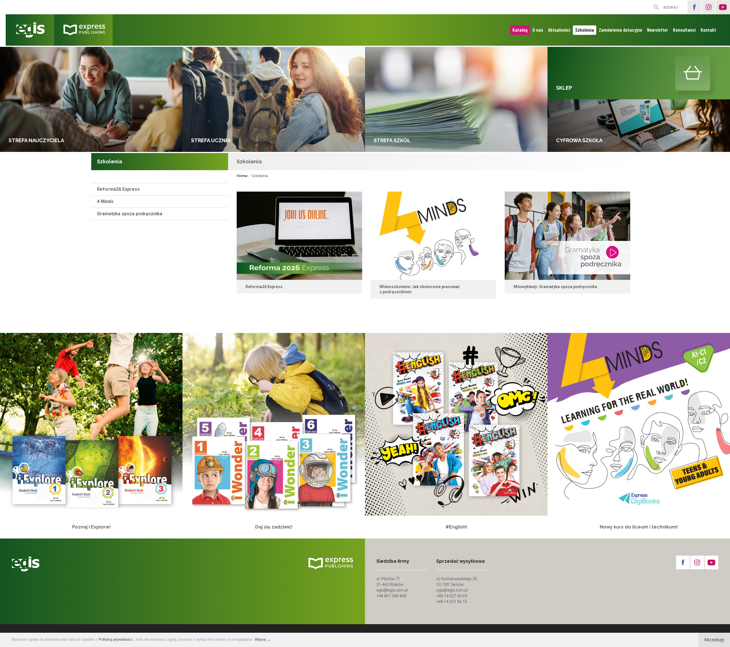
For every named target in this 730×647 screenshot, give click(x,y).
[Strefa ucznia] (273, 99)
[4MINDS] (639, 424)
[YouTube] (723, 7)
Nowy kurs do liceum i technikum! (639, 527)
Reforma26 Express (118, 189)
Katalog (520, 30)
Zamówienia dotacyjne (620, 30)
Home (242, 176)
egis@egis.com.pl (392, 590)
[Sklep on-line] (639, 73)
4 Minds (105, 201)
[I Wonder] (273, 424)
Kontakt (708, 30)
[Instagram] (708, 7)
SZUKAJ (670, 7)
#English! (456, 527)
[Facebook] (694, 7)
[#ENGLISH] (456, 424)
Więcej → (263, 639)
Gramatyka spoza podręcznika (129, 213)
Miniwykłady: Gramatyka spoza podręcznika (555, 286)
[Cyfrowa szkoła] (639, 125)
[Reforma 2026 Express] (299, 236)
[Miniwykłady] (567, 236)
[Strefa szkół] (456, 99)
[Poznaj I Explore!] (91, 424)
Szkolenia (584, 30)
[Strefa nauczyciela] (91, 99)
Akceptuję (714, 639)
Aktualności (559, 30)
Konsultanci (684, 30)
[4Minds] (433, 236)
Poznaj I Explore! (91, 527)
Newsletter (657, 30)
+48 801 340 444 (391, 596)
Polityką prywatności (116, 639)
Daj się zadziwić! (274, 527)
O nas (537, 30)
